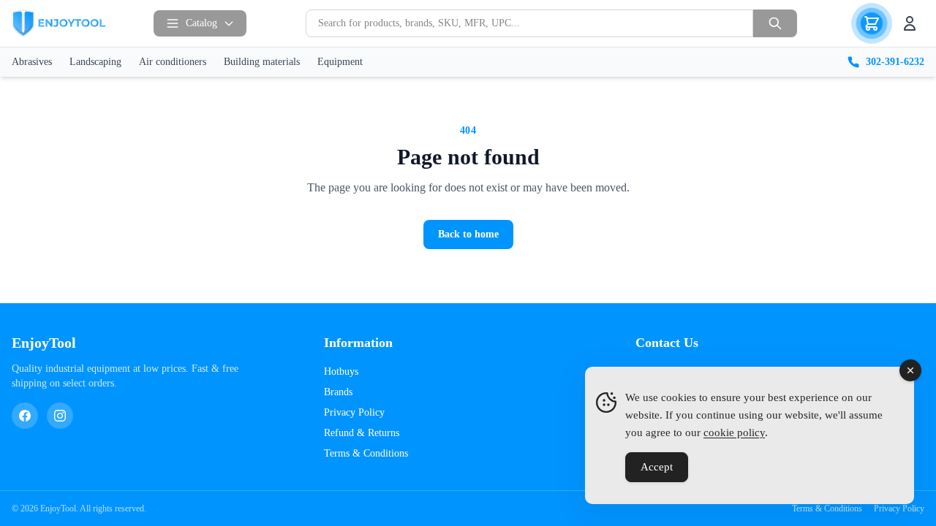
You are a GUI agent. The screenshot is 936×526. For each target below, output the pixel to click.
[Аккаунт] (909, 23)
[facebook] (25, 416)
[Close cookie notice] (910, 370)
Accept (657, 467)
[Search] (775, 23)
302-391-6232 (895, 61)
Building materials (262, 61)
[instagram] (60, 416)
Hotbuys (341, 371)
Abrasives (32, 61)
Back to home (468, 234)
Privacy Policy (354, 412)
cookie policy (734, 432)
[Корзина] (871, 23)
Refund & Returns (361, 432)
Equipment (340, 61)
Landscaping (95, 61)
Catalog (201, 23)
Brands (338, 391)
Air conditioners (172, 61)
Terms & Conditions (366, 453)
